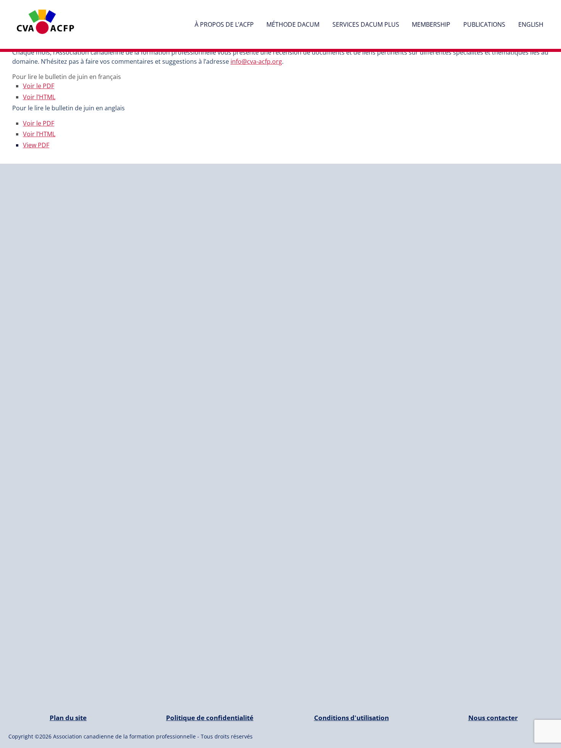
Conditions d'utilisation (351, 717)
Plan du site (68, 717)
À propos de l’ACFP (224, 24)
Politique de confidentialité (209, 717)
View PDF (36, 145)
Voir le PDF (38, 86)
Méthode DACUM (292, 24)
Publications (484, 24)
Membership (431, 24)
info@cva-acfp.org (256, 61)
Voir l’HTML (39, 97)
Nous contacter (493, 717)
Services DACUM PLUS (365, 24)
